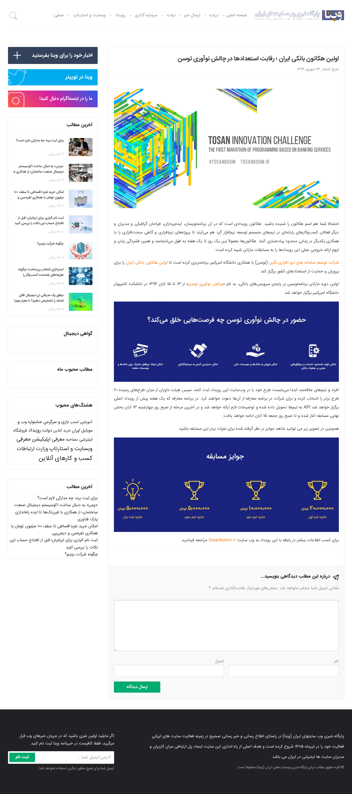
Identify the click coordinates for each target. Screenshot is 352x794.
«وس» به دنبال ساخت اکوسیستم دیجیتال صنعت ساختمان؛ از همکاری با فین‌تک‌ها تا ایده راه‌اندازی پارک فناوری (56, 512)
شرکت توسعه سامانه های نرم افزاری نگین (304, 262)
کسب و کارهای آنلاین (66, 458)
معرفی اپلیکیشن (48, 439)
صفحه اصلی (237, 15)
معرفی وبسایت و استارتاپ (54, 444)
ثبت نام (22, 757)
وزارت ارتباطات (32, 449)
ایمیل (219, 661)
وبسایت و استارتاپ (89, 15)
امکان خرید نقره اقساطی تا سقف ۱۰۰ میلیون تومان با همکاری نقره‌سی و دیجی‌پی (54, 530)
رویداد (120, 15)
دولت (171, 15)
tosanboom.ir (222, 540)
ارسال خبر (192, 15)
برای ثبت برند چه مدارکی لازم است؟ (67, 498)
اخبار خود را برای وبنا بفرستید (62, 55)
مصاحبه (72, 439)
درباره (214, 15)
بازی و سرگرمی (56, 422)
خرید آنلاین (62, 431)
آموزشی (86, 422)
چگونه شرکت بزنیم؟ (81, 554)
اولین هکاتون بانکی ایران (146, 262)
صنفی (59, 15)
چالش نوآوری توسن (205, 284)
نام (336, 661)
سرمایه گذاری (146, 15)
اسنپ (74, 422)
